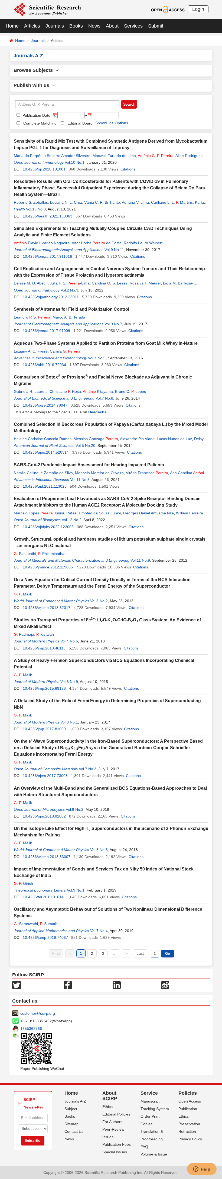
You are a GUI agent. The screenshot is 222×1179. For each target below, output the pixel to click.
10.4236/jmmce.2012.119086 (48, 567)
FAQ (144, 1146)
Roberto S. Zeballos (31, 202)
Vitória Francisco (147, 473)
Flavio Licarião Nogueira (42, 243)
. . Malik (23, 594)
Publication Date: (36, 115)
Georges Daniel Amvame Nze (148, 513)
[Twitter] (16, 985)
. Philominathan (52, 553)
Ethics (107, 1106)
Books (76, 26)
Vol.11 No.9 (140, 560)
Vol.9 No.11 (114, 249)
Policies (187, 1093)
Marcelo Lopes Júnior (39, 513)
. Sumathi (49, 924)
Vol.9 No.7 (113, 324)
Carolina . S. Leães (110, 283)
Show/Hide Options (111, 123)
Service (149, 1093)
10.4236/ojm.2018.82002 (44, 816)
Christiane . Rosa (65, 391)
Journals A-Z (75, 1101)
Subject (70, 1109)
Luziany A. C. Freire (31, 351)
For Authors (112, 1122)
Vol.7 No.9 (97, 358)
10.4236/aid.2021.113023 (45, 486)
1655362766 (31, 1028)
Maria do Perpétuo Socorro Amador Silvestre (52, 155)
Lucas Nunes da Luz (174, 439)
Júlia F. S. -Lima (70, 283)
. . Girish (23, 883)
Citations (127, 169)
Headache (97, 412)
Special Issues (114, 1152)
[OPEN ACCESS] (168, 9)
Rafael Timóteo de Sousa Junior (93, 513)
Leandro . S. (32, 317)
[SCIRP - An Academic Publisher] (47, 9)
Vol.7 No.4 (99, 931)
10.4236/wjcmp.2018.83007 (46, 857)
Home (12, 26)
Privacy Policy (190, 1139)
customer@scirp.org (37, 1013)
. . (156, 155)
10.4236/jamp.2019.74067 (45, 937)
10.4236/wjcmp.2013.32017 (46, 607)
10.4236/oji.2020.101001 (44, 169)
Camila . (65, 351)
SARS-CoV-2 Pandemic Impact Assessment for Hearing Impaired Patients (89, 465)
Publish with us (33, 85)
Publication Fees (116, 1144)
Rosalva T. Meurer (145, 283)
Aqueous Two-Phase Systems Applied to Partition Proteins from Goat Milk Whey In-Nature (106, 343)
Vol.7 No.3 (87, 769)
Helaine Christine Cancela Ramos (42, 439)
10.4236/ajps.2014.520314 (46, 452)
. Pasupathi (25, 553)
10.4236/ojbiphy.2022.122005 (48, 527)
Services (133, 26)
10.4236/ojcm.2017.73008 (45, 775)
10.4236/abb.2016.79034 (44, 365)
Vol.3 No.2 (99, 601)
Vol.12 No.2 (71, 520)
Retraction (187, 1131)
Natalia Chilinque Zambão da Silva (43, 473)
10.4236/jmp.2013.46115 (44, 648)
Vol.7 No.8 (104, 398)
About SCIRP (109, 1095)
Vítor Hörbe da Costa (97, 243)
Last (140, 953)
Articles (32, 26)
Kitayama (98, 391)
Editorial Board (80, 123)
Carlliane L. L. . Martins (172, 202)
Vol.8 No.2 (74, 809)
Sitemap (71, 1124)
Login (198, 9)
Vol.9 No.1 (75, 890)
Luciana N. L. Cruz (66, 202)
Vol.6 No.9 (69, 681)
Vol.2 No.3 (69, 290)
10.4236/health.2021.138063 (47, 216)
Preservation (189, 1124)
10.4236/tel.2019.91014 (43, 897)
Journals (54, 26)
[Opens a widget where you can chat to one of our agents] (202, 1169)
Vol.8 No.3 (99, 850)
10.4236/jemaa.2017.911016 (47, 256)
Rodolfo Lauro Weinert (143, 243)
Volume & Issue (154, 1154)
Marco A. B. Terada (69, 317)
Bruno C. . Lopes (130, 391)
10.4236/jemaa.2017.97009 (46, 331)
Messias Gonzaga (96, 439)
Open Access (189, 1101)
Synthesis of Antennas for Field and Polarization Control (71, 309)
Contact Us (73, 1131)
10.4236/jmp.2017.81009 (44, 729)
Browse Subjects (35, 70)
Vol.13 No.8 (36, 209)
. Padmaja (24, 634)
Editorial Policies (116, 1114)
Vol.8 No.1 (69, 722)
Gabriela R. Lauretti (30, 391)
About (112, 26)
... (114, 953)
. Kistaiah (45, 634)
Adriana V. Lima (135, 202)
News (94, 26)
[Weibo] (165, 985)
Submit (155, 26)
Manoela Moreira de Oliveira (99, 473)
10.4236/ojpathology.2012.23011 (51, 297)
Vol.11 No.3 (80, 479)
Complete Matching (40, 123)
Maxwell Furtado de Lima (114, 155)
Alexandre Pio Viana (137, 439)
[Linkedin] (117, 985)
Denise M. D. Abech (31, 283)
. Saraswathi (26, 924)
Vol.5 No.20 (85, 445)
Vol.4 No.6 (69, 641)
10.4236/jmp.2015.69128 (44, 688)
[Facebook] (68, 985)
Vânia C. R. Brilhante (102, 202)
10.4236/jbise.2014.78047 (45, 405)
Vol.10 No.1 (74, 162)
